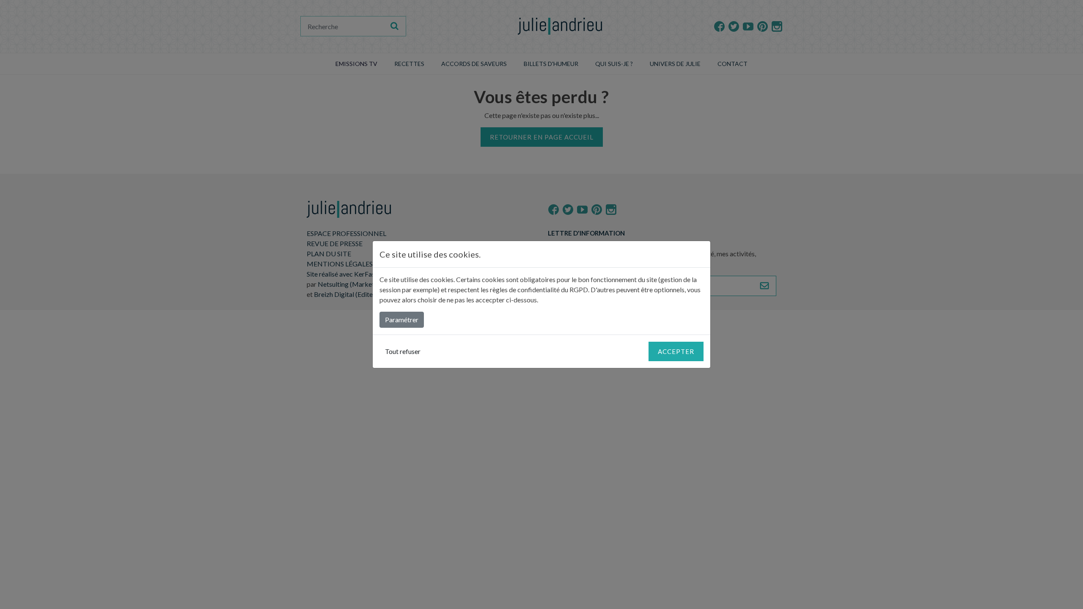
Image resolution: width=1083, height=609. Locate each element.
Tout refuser (403, 351)
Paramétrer (401, 319)
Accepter (676, 351)
